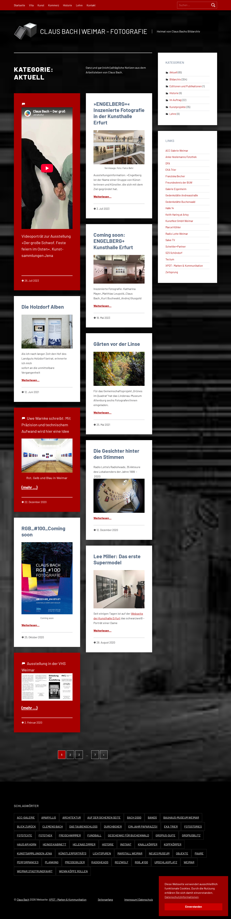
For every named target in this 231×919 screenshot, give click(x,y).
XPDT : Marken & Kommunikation (184, 265)
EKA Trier (170, 169)
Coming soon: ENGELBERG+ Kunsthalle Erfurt (113, 241)
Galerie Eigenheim (175, 189)
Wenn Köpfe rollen (73, 871)
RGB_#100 (141, 862)
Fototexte (24, 835)
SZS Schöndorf (173, 252)
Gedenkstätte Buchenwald (180, 201)
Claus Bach (23, 899)
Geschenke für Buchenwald (128, 835)
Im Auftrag (175, 100)
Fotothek (45, 835)
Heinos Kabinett (54, 844)
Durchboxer (113, 826)
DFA (167, 163)
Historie (67, 5)
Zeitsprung (171, 272)
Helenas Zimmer (84, 844)
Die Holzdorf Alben (42, 306)
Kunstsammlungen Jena (34, 853)
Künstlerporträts (72, 853)
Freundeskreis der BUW (178, 182)
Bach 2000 (134, 817)
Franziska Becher (175, 176)
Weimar (189, 862)
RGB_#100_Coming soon (43, 531)
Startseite (19, 5)
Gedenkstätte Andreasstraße (181, 195)
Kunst (41, 5)
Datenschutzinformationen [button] (182, 897)
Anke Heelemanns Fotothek (181, 156)
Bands (152, 817)
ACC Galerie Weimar (176, 150)
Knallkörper (147, 844)
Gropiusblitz (191, 835)
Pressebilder (75, 862)
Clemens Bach (52, 826)
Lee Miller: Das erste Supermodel (117, 559)
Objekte (182, 853)
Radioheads (99, 862)
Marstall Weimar (129, 853)
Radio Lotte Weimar (176, 233)
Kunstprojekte (177, 107)
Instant (125, 844)
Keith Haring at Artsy (177, 214)
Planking (51, 862)
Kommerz (53, 5)
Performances (27, 862)
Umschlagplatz (165, 862)
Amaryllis (48, 817)
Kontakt (91, 5)
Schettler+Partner (175, 246)
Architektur (71, 817)
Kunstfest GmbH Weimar (179, 220)
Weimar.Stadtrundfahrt (35, 871)
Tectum (169, 259)
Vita (31, 5)
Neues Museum (159, 853)
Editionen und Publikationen (185, 86)
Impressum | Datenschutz (138, 899)
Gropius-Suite (165, 835)
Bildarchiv (175, 79)
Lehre (79, 5)
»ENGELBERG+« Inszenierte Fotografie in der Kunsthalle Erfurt (119, 113)
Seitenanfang (105, 899)
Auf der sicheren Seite (104, 817)
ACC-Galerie (26, 817)
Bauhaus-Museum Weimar (181, 817)
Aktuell (173, 72)
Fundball (94, 835)
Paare (199, 853)
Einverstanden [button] (193, 906)
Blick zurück (26, 826)
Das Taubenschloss (83, 826)
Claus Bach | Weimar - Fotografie (93, 31)
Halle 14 (169, 208)
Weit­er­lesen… (102, 196)
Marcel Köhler (173, 227)
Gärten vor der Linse (116, 344)
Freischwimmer (70, 835)
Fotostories (193, 826)
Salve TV (170, 240)
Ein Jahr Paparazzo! (143, 826)
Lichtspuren (102, 853)
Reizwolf (121, 862)
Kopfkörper (172, 844)
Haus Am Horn (26, 844)
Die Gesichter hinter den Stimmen (116, 454)
